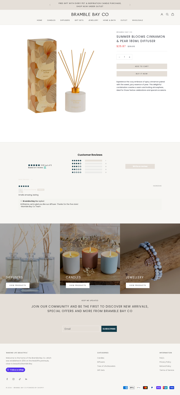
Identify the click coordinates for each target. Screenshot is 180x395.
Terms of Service (167, 370)
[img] (23, 186)
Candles (51, 20)
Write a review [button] (140, 166)
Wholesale (137, 20)
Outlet (124, 20)
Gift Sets (79, 20)
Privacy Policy (165, 362)
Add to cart (142, 66)
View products (17, 285)
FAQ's (162, 358)
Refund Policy (165, 366)
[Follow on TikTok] (20, 379)
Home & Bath (109, 20)
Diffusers (65, 20)
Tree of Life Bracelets (106, 366)
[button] (77, 160)
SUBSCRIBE (109, 329)
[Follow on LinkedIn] (26, 379)
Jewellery (93, 20)
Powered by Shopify (35, 388)
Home (39, 20)
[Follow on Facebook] (7, 379)
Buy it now (142, 74)
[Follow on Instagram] (13, 379)
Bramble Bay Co (124, 32)
